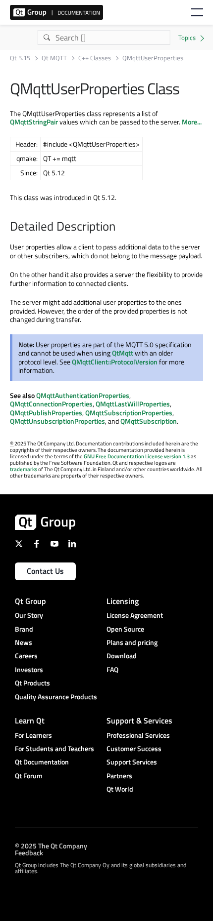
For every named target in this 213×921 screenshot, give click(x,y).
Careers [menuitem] (26, 655)
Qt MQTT (54, 58)
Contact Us (45, 571)
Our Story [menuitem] (29, 615)
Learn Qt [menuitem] (30, 720)
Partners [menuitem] (119, 775)
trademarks (23, 469)
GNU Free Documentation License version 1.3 (137, 456)
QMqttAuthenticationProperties (82, 395)
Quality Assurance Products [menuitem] (56, 696)
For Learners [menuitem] (33, 735)
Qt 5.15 (20, 58)
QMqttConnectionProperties (51, 404)
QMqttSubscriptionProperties (128, 412)
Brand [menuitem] (24, 629)
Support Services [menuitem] (131, 762)
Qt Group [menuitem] (30, 601)
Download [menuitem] (121, 655)
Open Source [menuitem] (125, 629)
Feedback (29, 852)
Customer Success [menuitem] (133, 748)
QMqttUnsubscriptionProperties (57, 421)
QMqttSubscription (148, 421)
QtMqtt (122, 353)
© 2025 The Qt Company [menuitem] (51, 846)
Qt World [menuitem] (119, 789)
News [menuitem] (23, 642)
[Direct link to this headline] (120, 227)
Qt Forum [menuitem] (29, 775)
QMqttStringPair (34, 122)
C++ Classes (94, 58)
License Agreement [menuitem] (134, 615)
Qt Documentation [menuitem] (42, 762)
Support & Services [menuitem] (139, 720)
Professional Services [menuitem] (138, 735)
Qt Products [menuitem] (32, 683)
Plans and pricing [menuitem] (132, 642)
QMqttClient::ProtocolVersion (115, 362)
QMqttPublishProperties (46, 412)
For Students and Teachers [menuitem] (54, 748)
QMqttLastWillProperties (133, 404)
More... (192, 122)
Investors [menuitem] (29, 669)
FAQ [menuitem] (112, 669)
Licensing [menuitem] (122, 601)
